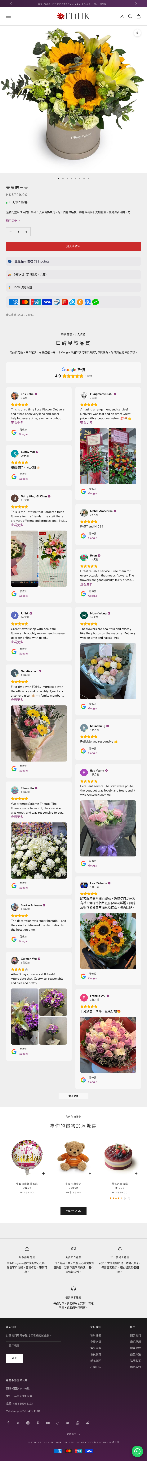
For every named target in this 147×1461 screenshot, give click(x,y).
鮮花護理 (95, 1361)
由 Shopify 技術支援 (106, 1442)
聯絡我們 (135, 1367)
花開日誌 (95, 1367)
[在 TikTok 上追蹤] (58, 1423)
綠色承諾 (135, 1342)
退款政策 (135, 1354)
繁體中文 (72, 1434)
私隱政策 (135, 1361)
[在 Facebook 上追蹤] (8, 1423)
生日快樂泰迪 (73, 1185)
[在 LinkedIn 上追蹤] (68, 1423)
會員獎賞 (95, 1354)
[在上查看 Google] (15, 396)
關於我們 (135, 1335)
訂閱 (15, 1358)
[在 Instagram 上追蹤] (28, 1423)
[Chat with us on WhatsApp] (137, 1451)
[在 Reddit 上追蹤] (88, 1423)
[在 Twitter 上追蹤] (18, 1423)
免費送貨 (95, 1342)
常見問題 (95, 1348)
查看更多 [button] (17, 423)
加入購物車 (73, 246)
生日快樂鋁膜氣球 (27, 1185)
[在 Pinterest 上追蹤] (38, 1423)
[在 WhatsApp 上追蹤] (78, 1423)
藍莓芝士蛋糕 (120, 1185)
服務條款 (135, 1348)
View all (73, 1211)
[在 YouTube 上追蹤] (48, 1423)
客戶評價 (95, 1335)
